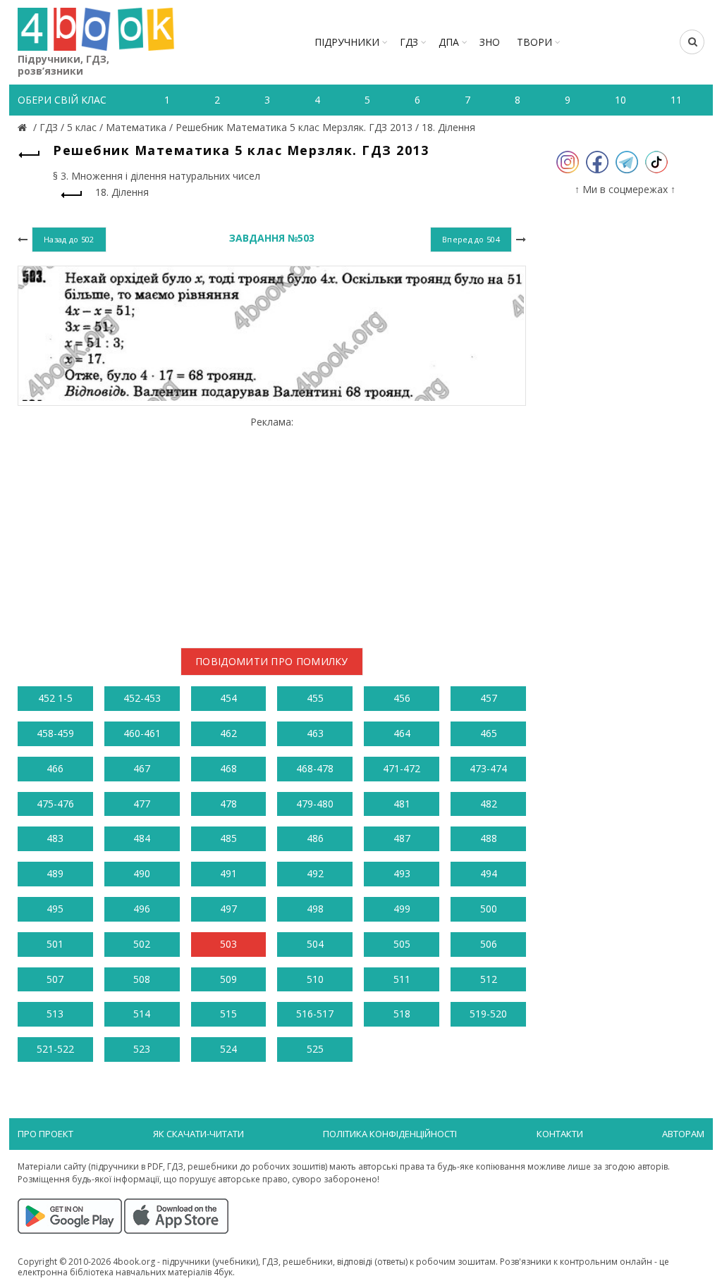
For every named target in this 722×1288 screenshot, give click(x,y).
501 (55, 943)
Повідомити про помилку (271, 661)
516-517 (315, 1013)
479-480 (315, 803)
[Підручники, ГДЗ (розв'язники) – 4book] (24, 127)
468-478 (315, 768)
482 (488, 803)
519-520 (488, 1013)
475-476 (55, 803)
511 (401, 979)
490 (141, 873)
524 (228, 1048)
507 (55, 979)
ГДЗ (409, 42)
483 (55, 838)
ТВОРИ (534, 42)
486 (315, 838)
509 (228, 979)
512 (488, 979)
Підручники (346, 42)
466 (55, 768)
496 (141, 908)
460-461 (142, 733)
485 (228, 838)
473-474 (488, 768)
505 (401, 943)
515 (228, 1013)
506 (488, 943)
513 (55, 1013)
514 (141, 1013)
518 (401, 1013)
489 (55, 873)
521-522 (55, 1048)
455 (315, 698)
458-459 (55, 733)
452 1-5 (55, 698)
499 (401, 908)
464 (401, 733)
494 (488, 873)
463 (315, 733)
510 (315, 979)
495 (55, 908)
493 (401, 873)
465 (488, 733)
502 (141, 943)
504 (315, 943)
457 (488, 698)
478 (228, 803)
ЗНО (489, 42)
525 (315, 1048)
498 (315, 908)
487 (401, 838)
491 (228, 873)
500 (488, 908)
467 (141, 768)
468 (228, 768)
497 (228, 908)
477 (141, 803)
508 (141, 979)
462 (228, 733)
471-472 (401, 768)
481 (401, 803)
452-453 (142, 698)
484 (141, 838)
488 (488, 838)
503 (228, 943)
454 (228, 698)
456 (401, 698)
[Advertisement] (272, 526)
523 (141, 1048)
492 (315, 873)
